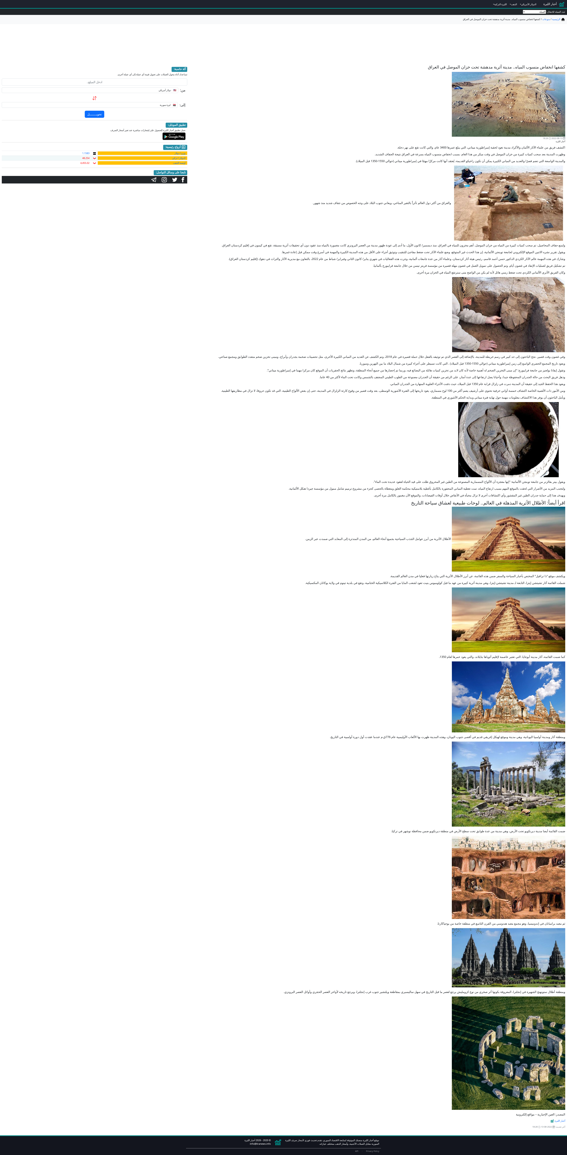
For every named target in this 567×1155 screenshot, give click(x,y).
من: (182, 90)
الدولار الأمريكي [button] (528, 4)
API (356, 1151)
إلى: (182, 105)
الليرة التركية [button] (500, 4)
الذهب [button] (514, 4)
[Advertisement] (283, 42)
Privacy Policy (372, 1151)
